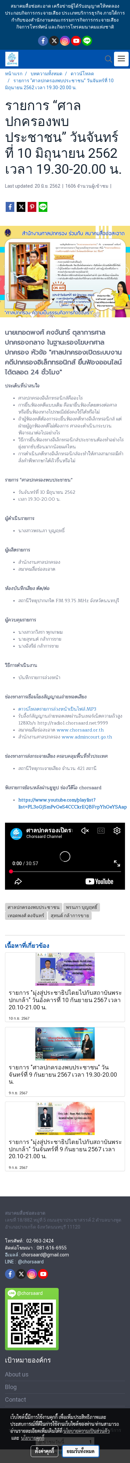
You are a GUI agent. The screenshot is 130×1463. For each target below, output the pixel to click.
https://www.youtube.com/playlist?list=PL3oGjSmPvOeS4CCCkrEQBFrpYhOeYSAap (72, 803)
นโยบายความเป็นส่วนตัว (86, 1431)
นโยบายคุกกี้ (32, 1438)
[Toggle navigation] (121, 59)
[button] (106, 59)
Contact (15, 1399)
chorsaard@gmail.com (45, 1254)
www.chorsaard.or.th (80, 730)
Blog (11, 1386)
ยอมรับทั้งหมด (81, 1451)
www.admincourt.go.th (87, 737)
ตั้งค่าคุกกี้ (44, 1451)
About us (17, 1374)
